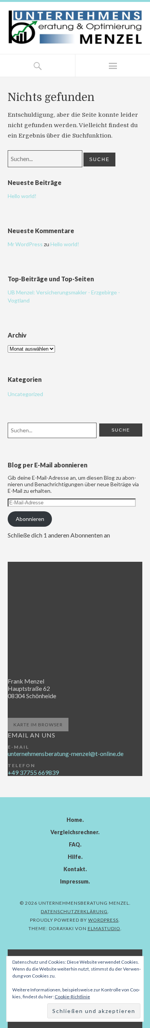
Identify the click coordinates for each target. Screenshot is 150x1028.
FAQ (74, 844)
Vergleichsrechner (74, 832)
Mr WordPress (25, 244)
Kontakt (74, 869)
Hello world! (22, 196)
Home (74, 819)
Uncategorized (25, 394)
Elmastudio (104, 928)
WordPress (103, 920)
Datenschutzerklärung (74, 911)
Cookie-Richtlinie (72, 996)
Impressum (74, 881)
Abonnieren (30, 519)
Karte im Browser (38, 724)
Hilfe (74, 856)
